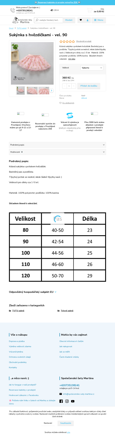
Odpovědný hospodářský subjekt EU (31, 292)
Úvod (11, 28)
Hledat (69, 20)
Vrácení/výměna (16, 351)
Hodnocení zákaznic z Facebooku (24, 395)
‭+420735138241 (24, 10)
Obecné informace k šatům (71, 341)
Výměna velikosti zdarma (20, 346)
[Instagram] (68, 402)
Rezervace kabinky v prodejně (22, 390)
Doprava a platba (17, 341)
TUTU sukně (21, 28)
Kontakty (13, 367)
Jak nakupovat (65, 346)
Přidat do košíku (89, 85)
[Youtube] (74, 402)
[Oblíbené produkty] (80, 20)
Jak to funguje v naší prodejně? (22, 384)
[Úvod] (20, 20)
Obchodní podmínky (18, 362)
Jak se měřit (64, 351)
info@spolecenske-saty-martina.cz (78, 394)
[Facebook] (62, 402)
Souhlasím (65, 423)
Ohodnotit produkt (83, 41)
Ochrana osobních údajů (20, 357)
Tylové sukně (67, 310)
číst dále (71, 59)
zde (68, 432)
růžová (84, 98)
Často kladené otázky (69, 357)
